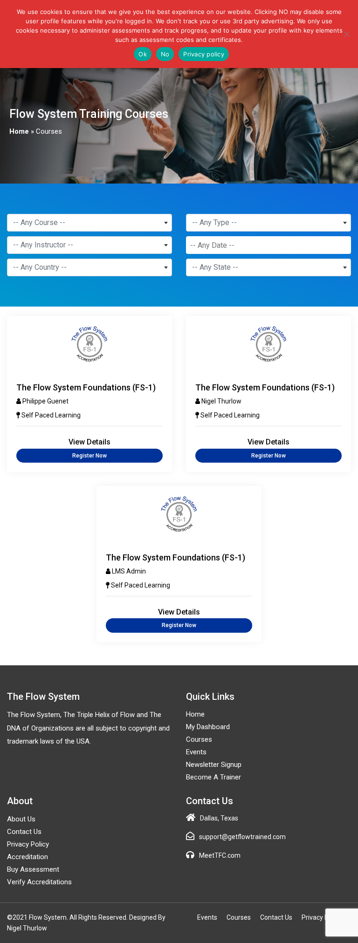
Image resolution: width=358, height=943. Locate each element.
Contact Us (24, 831)
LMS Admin (129, 571)
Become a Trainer (213, 777)
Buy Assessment (33, 869)
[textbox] (89, 222)
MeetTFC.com (220, 855)
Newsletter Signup (213, 764)
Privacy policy (203, 54)
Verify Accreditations (39, 882)
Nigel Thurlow (221, 401)
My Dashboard (208, 727)
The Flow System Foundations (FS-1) (86, 387)
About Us (21, 819)
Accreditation (27, 857)
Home (19, 131)
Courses (199, 739)
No (165, 54)
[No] (346, 34)
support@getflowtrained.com (242, 836)
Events (196, 752)
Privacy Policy (28, 844)
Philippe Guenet (45, 401)
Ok (142, 54)
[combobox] (89, 223)
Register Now (89, 455)
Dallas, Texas (219, 818)
